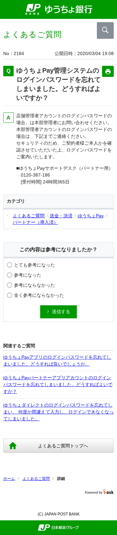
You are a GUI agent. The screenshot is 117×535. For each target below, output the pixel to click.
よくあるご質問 (36, 478)
